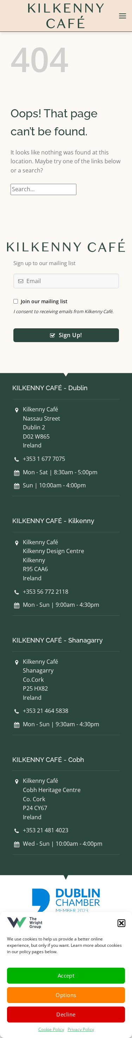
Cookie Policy (51, 1029)
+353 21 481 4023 (45, 830)
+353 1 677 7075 (44, 459)
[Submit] (114, 189)
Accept (66, 975)
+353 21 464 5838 (45, 711)
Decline (65, 1014)
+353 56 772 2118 (45, 592)
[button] (121, 923)
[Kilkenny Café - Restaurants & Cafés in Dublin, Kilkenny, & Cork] (66, 16)
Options (66, 994)
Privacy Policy (81, 1029)
